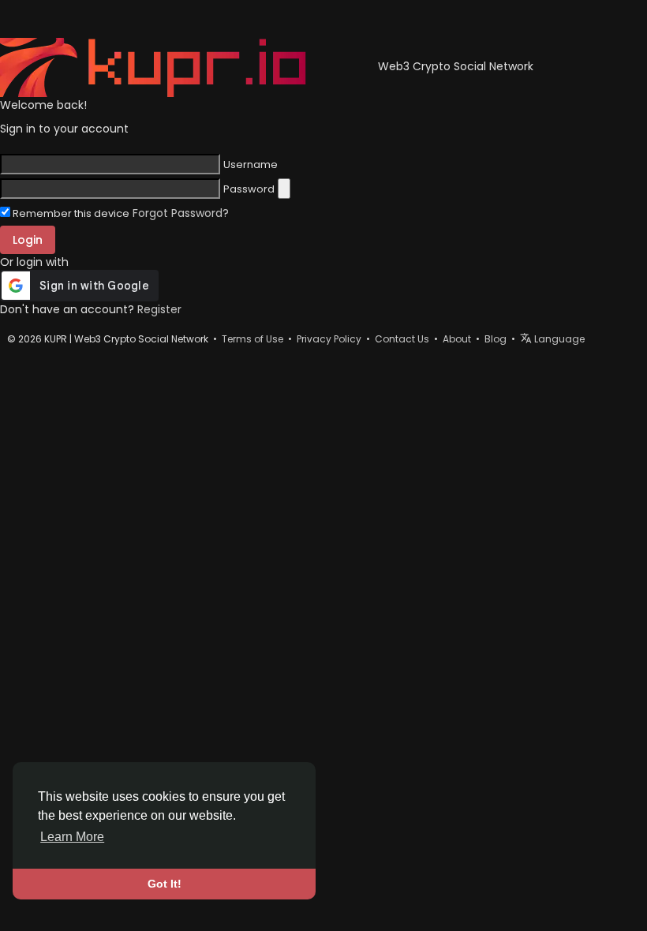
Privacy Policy (329, 339)
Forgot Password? (181, 213)
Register (159, 309)
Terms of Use (252, 339)
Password (249, 189)
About (457, 339)
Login (28, 240)
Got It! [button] (164, 883)
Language (558, 339)
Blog (495, 339)
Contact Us (402, 339)
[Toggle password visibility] (284, 188)
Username (250, 165)
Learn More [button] (72, 836)
